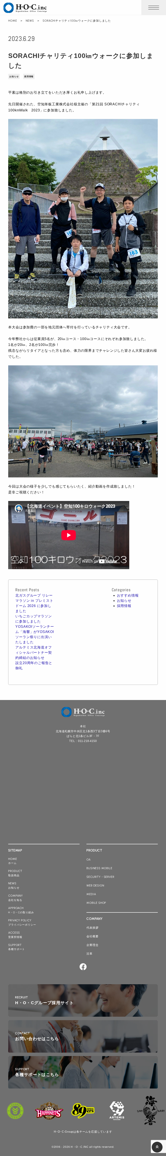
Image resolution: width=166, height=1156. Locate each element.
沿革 (89, 953)
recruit (44, 1000)
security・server (100, 876)
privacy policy (22, 922)
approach (21, 910)
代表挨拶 (92, 927)
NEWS (30, 20)
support (16, 947)
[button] (153, 7)
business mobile (99, 868)
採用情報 (29, 76)
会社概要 (92, 936)
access (15, 935)
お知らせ (14, 76)
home (12, 861)
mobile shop (96, 902)
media (91, 894)
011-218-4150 (87, 741)
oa (88, 859)
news (13, 885)
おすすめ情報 (128, 595)
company (15, 898)
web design (95, 885)
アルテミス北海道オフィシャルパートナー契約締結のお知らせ (33, 652)
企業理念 (92, 945)
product (15, 873)
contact (37, 1036)
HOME (12, 20)
